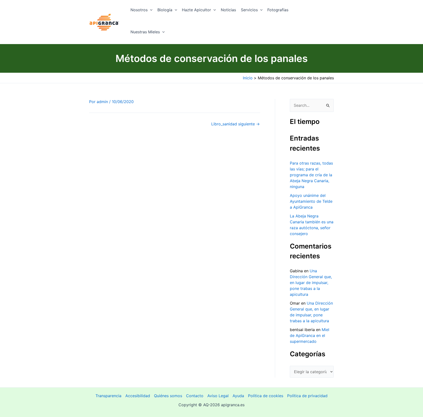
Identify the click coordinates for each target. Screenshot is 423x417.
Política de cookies (265, 395)
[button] (150, 10)
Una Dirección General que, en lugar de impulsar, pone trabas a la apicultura (311, 282)
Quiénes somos (168, 395)
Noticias (228, 9)
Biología (164, 9)
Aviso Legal (218, 395)
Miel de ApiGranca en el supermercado (309, 335)
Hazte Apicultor (196, 9)
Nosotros (139, 9)
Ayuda (238, 395)
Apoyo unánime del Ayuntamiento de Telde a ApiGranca (311, 201)
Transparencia (108, 395)
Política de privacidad (307, 395)
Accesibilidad (137, 395)
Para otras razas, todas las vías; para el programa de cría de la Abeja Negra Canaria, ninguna (311, 175)
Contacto (194, 395)
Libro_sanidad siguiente (235, 124)
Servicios (249, 9)
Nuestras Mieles (145, 31)
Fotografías (277, 9)
